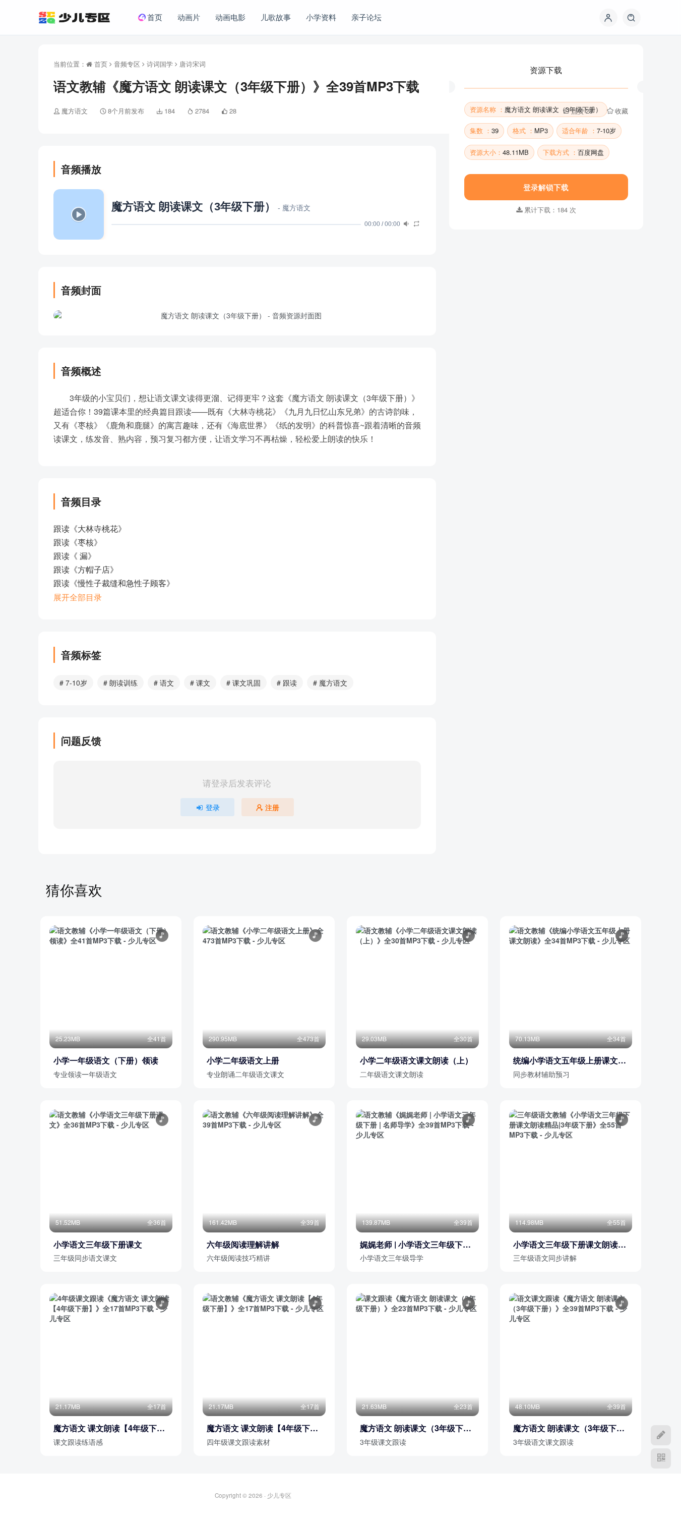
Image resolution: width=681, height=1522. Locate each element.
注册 (272, 807)
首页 (99, 64)
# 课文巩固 (243, 683)
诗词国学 (160, 64)
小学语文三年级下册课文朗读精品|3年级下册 (569, 1244)
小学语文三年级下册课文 (97, 1244)
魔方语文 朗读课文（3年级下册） (411, 1428)
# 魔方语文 (330, 683)
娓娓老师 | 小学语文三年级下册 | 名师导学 (417, 1244)
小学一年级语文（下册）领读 (105, 1060)
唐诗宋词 (192, 64)
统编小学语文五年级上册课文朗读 (569, 1060)
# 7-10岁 (73, 683)
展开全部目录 (77, 597)
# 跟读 (287, 683)
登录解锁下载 (546, 287)
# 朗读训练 (120, 683)
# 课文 (200, 683)
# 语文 (164, 683)
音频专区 (127, 64)
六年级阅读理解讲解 (243, 1244)
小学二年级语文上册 (243, 1060)
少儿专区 (279, 1495)
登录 (213, 807)
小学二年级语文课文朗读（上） (416, 1060)
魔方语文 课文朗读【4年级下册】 (105, 1428)
